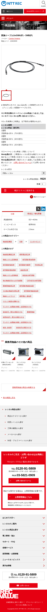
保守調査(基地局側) (28, 259)
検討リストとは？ (40, 197)
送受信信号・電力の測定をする (13, 317)
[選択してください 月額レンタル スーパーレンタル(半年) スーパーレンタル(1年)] (23, 173)
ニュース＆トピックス (11, 560)
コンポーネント (35, 241)
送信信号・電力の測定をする (12, 312)
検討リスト (10, 11)
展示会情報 (7, 566)
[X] (38, 209)
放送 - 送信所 (7, 327)
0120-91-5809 (26, 468)
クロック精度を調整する (11, 301)
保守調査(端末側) (8, 265)
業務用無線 (30, 312)
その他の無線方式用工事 (11, 291)
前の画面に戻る (9, 398)
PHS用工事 (39, 265)
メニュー (9, 18)
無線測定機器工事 (9, 254)
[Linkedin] (43, 209)
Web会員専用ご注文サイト (34, 11)
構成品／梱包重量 (34, 214)
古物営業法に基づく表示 (14, 602)
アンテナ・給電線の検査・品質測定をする (17, 307)
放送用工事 (24, 270)
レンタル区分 (6, 169)
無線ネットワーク (9, 296)
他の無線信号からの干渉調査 (12, 280)
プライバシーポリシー (33, 602)
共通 (20, 241)
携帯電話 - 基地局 (25, 296)
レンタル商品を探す (13, 409)
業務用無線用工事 (9, 286)
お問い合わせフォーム (22, 163)
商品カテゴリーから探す (17, 416)
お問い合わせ (24, 585)
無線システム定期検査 (10, 259)
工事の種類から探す (15, 428)
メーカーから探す (15, 434)
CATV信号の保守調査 (34, 280)
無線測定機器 (7, 241)
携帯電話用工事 (24, 254)
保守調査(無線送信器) (26, 286)
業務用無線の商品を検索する (23, 387)
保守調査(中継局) (24, 265)
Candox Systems (14, 38)
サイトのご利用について (24, 605)
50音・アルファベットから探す (20, 440)
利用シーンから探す (15, 422)
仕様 (12, 214)
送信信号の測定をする (23, 327)
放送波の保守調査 (28, 275)
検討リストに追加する (24, 190)
